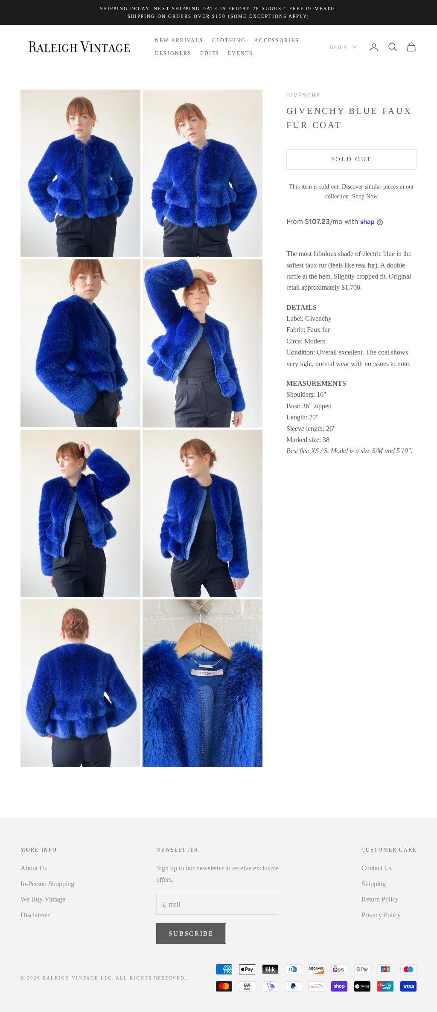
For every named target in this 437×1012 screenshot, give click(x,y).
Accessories (276, 41)
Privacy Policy (381, 915)
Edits (209, 53)
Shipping (373, 883)
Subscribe (191, 933)
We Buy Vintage (42, 899)
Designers (173, 53)
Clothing (229, 41)
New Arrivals (179, 41)
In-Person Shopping (47, 883)
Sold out (351, 159)
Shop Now (365, 196)
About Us (33, 868)
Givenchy (303, 96)
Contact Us (376, 868)
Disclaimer (35, 915)
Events (240, 53)
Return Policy (380, 899)
